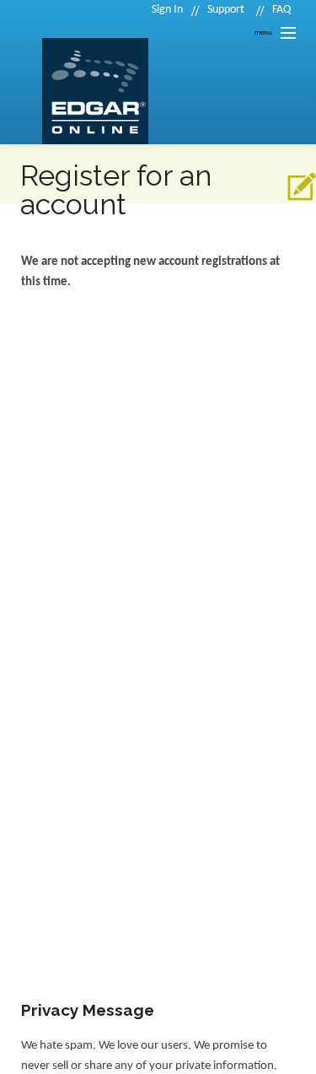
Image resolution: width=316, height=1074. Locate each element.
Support (225, 9)
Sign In (167, 9)
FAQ (281, 9)
